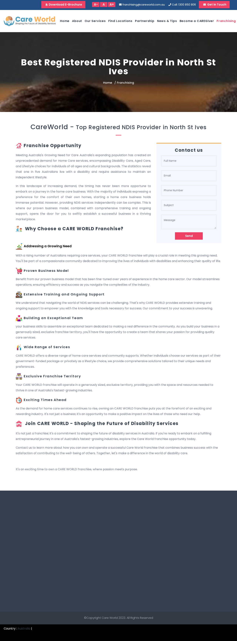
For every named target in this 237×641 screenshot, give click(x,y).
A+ (112, 4)
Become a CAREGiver (197, 21)
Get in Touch (216, 4)
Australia (24, 628)
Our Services (95, 21)
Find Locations (120, 21)
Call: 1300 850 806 (184, 4)
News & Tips (167, 21)
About (77, 21)
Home (64, 21)
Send (189, 236)
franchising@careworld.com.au (143, 4)
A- (96, 4)
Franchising (226, 21)
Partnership (144, 21)
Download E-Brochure (65, 4)
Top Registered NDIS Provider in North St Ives (141, 127)
